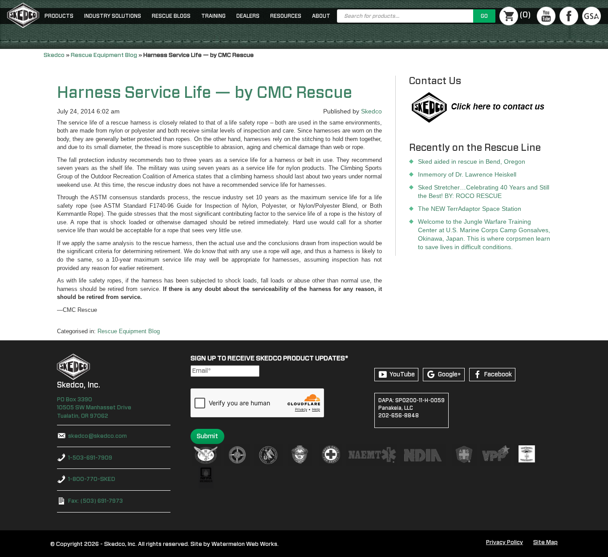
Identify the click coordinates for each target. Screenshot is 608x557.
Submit (207, 436)
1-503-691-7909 (90, 458)
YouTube (402, 374)
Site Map (545, 542)
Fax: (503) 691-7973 (95, 501)
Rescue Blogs (171, 16)
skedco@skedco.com (97, 436)
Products (59, 16)
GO (484, 16)
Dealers (247, 16)
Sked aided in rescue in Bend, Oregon (471, 161)
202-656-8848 (398, 415)
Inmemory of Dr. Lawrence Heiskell (467, 174)
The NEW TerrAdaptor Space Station (469, 208)
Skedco (54, 55)
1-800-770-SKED (91, 479)
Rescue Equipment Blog (104, 55)
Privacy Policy (504, 542)
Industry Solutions (112, 16)
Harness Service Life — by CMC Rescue (204, 93)
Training (213, 16)
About (321, 16)
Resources (285, 16)
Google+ (449, 374)
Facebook (498, 374)
